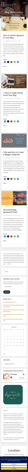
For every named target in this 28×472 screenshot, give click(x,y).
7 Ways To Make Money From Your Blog (13, 94)
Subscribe (7, 292)
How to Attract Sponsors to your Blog (13, 36)
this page (17, 439)
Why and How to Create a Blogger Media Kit (13, 153)
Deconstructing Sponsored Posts (10, 211)
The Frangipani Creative (8, 4)
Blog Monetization (8, 98)
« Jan (4, 353)
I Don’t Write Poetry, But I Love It (10, 302)
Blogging (18, 98)
